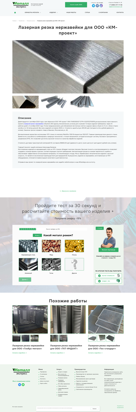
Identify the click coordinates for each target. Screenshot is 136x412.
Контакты (120, 12)
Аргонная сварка (63, 392)
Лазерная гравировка (61, 381)
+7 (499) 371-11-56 (115, 5)
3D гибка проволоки (64, 384)
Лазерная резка (31, 20)
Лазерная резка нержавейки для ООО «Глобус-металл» (28, 347)
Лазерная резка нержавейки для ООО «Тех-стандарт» (104, 347)
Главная (14, 20)
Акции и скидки (62, 372)
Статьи (87, 12)
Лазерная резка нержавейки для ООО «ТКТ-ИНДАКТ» (66, 347)
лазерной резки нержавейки (34, 124)
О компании (103, 12)
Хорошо (94, 408)
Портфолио (22, 20)
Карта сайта (43, 383)
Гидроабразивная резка (63, 389)
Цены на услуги (44, 381)
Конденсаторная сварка (63, 395)
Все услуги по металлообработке (63, 375)
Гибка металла (62, 386)
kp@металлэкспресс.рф (115, 6)
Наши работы (71, 12)
